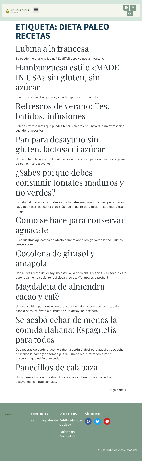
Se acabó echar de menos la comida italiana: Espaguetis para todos (66, 329)
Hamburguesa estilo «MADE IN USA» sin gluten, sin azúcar (67, 77)
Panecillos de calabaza (57, 366)
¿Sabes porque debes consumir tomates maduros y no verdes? (70, 182)
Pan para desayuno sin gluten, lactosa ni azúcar (60, 144)
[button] (36, 10)
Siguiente (118, 390)
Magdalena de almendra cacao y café (60, 291)
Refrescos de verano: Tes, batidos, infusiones (62, 110)
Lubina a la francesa (52, 48)
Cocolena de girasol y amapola (55, 258)
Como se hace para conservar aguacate (70, 224)
